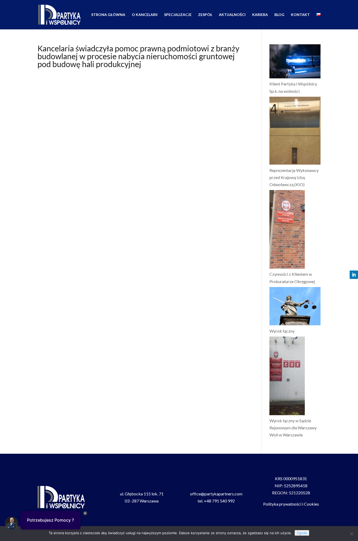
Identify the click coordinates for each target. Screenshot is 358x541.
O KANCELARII (145, 15)
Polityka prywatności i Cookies (291, 503)
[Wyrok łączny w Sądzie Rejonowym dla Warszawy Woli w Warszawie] (287, 377)
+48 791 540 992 (219, 500)
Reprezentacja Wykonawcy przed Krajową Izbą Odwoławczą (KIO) (294, 177)
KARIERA (260, 15)
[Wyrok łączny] (295, 307)
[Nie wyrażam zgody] (351, 533)
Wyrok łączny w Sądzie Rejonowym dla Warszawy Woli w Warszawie (293, 427)
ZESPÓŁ (205, 15)
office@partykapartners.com (216, 493)
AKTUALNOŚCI (232, 15)
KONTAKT (300, 15)
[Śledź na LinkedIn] (354, 274)
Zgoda (302, 533)
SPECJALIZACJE (178, 15)
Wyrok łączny (282, 330)
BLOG (279, 15)
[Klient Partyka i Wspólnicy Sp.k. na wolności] (295, 62)
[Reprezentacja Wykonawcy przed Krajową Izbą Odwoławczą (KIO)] (295, 132)
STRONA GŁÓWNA (108, 15)
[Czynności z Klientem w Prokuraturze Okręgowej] (287, 230)
